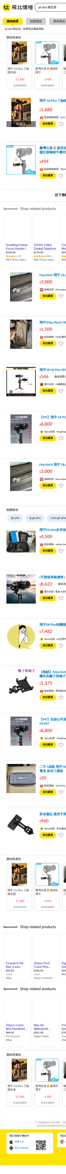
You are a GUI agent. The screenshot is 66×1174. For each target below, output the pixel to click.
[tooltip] (61, 124)
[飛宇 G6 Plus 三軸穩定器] (21, 112)
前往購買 (48, 123)
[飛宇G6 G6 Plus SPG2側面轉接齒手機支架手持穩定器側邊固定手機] (21, 381)
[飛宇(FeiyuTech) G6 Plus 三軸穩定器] (21, 334)
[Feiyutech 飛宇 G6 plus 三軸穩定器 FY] (21, 286)
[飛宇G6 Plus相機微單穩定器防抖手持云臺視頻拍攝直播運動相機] (21, 636)
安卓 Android (21, 1148)
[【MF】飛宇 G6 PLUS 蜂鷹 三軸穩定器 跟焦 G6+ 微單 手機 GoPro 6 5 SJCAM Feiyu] (21, 429)
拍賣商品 (36, 21)
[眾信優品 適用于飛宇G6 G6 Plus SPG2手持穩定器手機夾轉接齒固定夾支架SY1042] (21, 825)
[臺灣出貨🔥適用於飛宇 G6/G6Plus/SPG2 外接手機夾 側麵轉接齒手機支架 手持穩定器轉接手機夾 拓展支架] (21, 159)
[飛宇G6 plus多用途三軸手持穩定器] (21, 541)
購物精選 (13, 21)
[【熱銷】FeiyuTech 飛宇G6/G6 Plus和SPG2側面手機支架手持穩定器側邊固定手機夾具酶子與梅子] (21, 683)
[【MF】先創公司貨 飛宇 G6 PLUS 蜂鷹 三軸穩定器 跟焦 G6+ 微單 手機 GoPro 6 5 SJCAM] (21, 731)
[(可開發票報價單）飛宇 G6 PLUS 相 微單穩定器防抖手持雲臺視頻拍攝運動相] (21, 589)
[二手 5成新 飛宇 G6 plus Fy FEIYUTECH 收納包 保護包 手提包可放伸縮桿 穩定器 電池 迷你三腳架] (21, 778)
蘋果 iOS (18, 1141)
